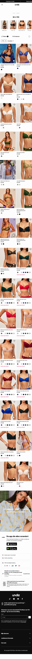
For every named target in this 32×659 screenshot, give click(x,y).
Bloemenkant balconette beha (23, 421)
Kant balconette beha (5, 152)
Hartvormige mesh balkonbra (6, 94)
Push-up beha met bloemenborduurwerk (21, 210)
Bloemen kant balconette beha (7, 329)
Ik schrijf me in (26, 573)
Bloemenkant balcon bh (21, 268)
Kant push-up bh (20, 482)
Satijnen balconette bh (5, 209)
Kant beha (19, 124)
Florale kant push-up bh (21, 299)
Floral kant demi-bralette (5, 390)
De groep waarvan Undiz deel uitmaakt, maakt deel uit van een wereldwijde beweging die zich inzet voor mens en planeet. (18, 585)
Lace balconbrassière (21, 181)
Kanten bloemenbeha (21, 452)
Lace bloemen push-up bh (22, 360)
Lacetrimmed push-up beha (6, 124)
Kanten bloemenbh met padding (7, 452)
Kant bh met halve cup (5, 181)
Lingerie (17, 13)
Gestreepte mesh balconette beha (23, 64)
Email (2, 614)
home (14, 13)
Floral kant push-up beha (5, 421)
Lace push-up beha (20, 152)
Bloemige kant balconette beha (7, 360)
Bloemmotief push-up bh (22, 329)
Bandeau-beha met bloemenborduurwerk (5, 269)
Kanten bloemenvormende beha (7, 299)
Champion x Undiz (10, 1)
